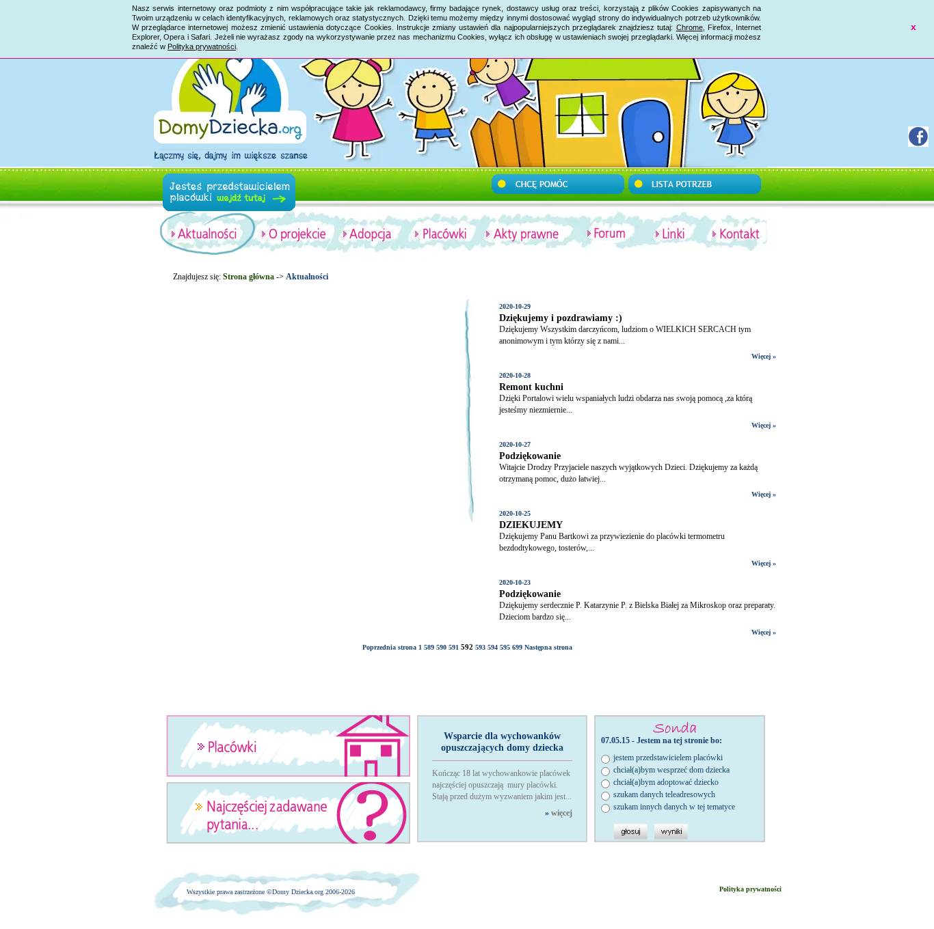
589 (429, 647)
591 (454, 647)
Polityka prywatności (202, 46)
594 (493, 647)
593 (480, 647)
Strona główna (248, 276)
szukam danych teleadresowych (664, 794)
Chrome (689, 27)
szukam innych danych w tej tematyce (674, 807)
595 (505, 647)
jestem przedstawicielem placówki (668, 757)
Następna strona (548, 647)
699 (517, 647)
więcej (561, 813)
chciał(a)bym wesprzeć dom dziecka (671, 770)
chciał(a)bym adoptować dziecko (666, 782)
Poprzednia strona (389, 647)
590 (441, 647)
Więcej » (763, 356)
